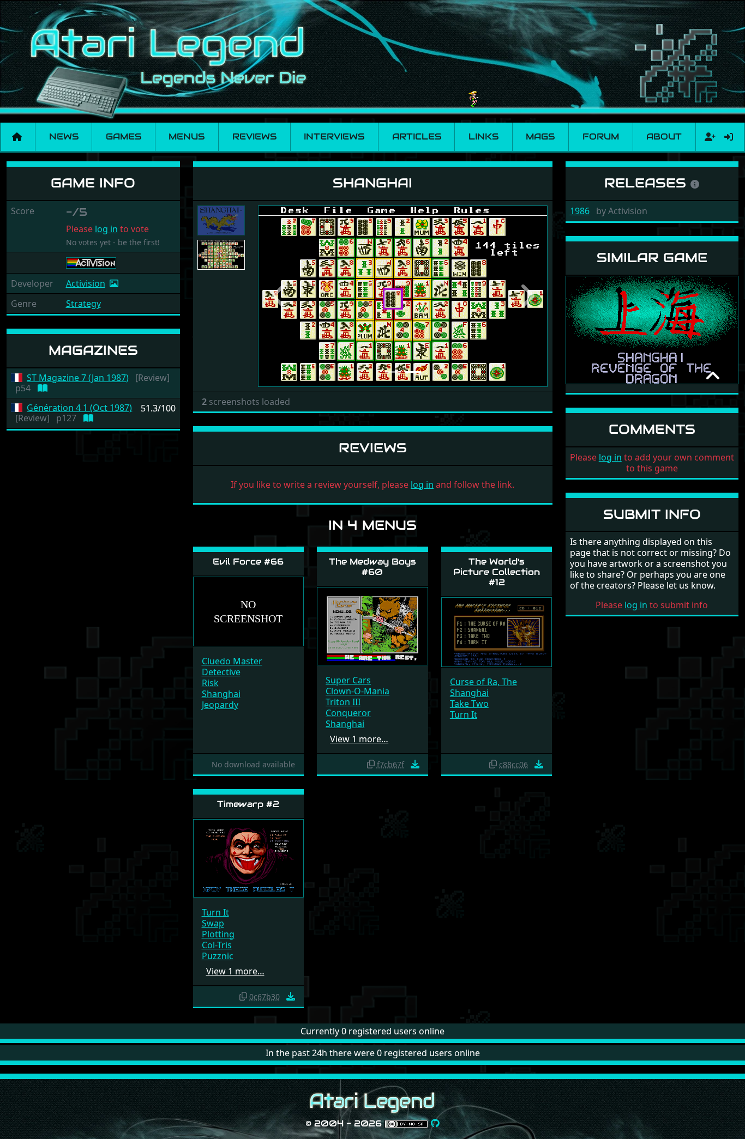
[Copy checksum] (371, 764)
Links (483, 136)
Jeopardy (220, 705)
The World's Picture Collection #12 (496, 572)
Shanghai (221, 694)
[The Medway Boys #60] (372, 625)
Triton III (343, 702)
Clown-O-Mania (357, 691)
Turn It (463, 714)
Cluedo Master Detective (232, 666)
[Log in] (728, 137)
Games (123, 136)
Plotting (218, 934)
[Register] (708, 137)
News (64, 136)
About (664, 136)
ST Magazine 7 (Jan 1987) (78, 378)
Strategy (83, 304)
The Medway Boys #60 (372, 567)
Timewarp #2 (248, 804)
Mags (540, 136)
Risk (210, 683)
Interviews (334, 136)
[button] (280, 296)
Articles (416, 136)
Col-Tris (217, 945)
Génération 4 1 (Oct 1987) (79, 408)
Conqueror (348, 713)
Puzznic (217, 956)
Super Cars (348, 680)
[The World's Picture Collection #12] (496, 631)
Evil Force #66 (248, 561)
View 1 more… (359, 739)
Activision (85, 283)
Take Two (469, 704)
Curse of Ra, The (483, 682)
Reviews (254, 136)
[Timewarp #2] (248, 857)
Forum (600, 136)
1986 (580, 211)
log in (106, 229)
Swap (213, 923)
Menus (187, 136)
